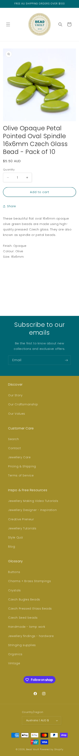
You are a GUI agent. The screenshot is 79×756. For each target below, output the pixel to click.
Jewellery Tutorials (22, 528)
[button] (8, 24)
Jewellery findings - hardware (31, 636)
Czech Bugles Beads (24, 599)
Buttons (14, 572)
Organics (15, 654)
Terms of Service (21, 475)
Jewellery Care (19, 457)
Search (13, 439)
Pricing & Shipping (22, 466)
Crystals (14, 590)
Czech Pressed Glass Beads (30, 609)
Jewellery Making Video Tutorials (33, 501)
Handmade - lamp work (26, 627)
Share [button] (11, 206)
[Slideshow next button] (74, 288)
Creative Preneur (21, 519)
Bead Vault (32, 749)
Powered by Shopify (51, 749)
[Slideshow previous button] (4, 288)
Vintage (14, 663)
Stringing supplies (22, 645)
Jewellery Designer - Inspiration (32, 510)
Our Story (15, 395)
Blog (11, 547)
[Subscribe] (66, 360)
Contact (14, 448)
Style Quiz (15, 537)
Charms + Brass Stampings (29, 581)
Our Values (16, 414)
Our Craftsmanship (23, 404)
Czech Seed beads (23, 618)
